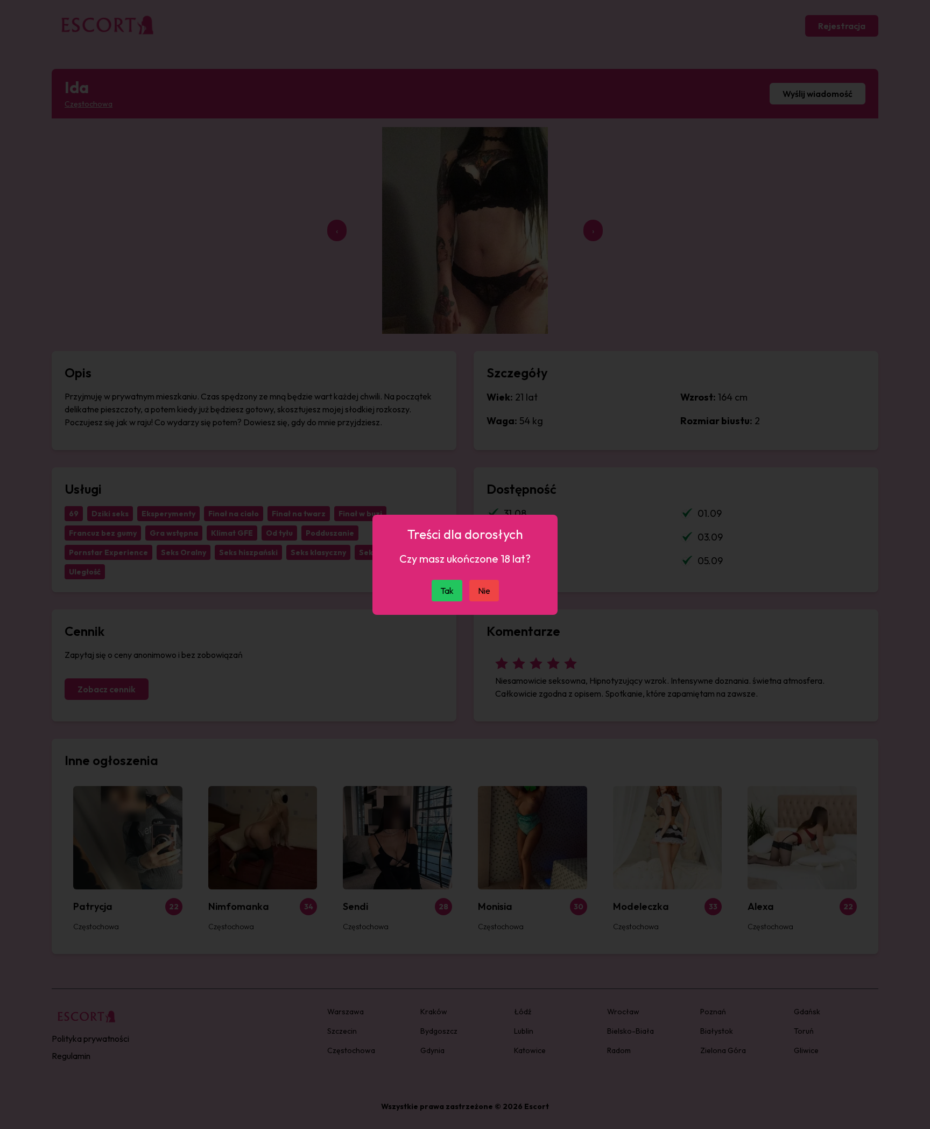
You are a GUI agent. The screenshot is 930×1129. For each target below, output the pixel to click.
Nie (484, 590)
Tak (447, 590)
